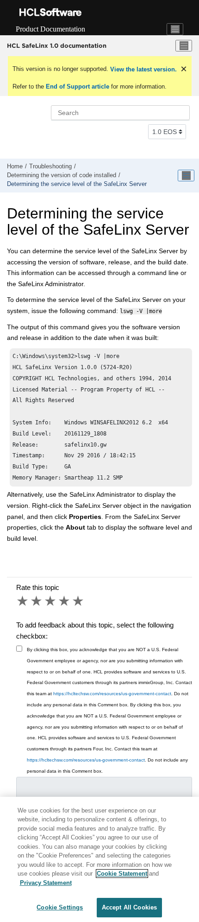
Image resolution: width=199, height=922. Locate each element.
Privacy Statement (46, 882)
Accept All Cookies (129, 907)
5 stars (79, 601)
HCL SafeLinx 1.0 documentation (56, 45)
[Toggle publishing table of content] (186, 176)
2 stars (37, 601)
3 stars (51, 601)
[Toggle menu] (183, 46)
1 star (23, 601)
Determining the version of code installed (61, 175)
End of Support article (77, 86)
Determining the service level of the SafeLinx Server (77, 184)
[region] (99, 859)
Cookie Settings (60, 907)
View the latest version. (142, 69)
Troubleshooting (50, 166)
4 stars (65, 601)
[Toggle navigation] (175, 29)
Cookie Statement (122, 873)
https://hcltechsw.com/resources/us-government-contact (112, 693)
